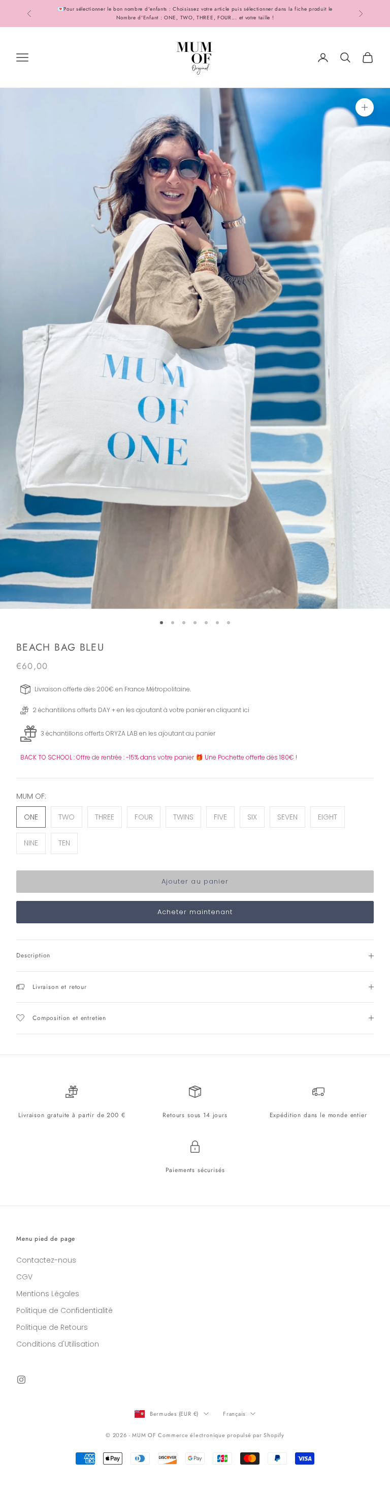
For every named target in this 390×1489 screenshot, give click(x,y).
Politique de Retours (52, 1327)
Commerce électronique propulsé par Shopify (221, 1435)
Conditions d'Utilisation (57, 1344)
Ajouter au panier (195, 881)
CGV (24, 1277)
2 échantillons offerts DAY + (73, 710)
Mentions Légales (47, 1294)
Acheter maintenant (195, 912)
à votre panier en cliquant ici (206, 710)
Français (234, 1414)
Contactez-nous (46, 1260)
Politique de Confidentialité (64, 1310)
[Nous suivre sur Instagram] (21, 1380)
